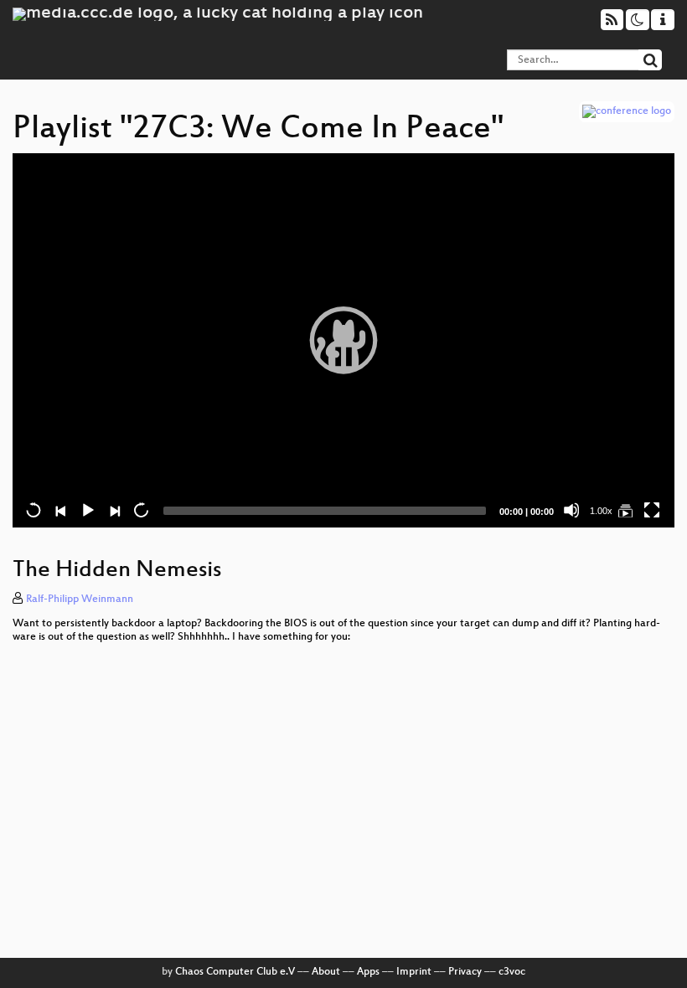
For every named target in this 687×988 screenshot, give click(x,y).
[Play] (343, 340)
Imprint (413, 972)
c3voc (511, 972)
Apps (368, 972)
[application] (343, 340)
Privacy (465, 972)
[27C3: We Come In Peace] (625, 509)
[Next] (113, 509)
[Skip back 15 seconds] (33, 509)
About (326, 972)
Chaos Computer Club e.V (235, 972)
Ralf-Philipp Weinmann (79, 599)
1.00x (601, 511)
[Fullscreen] (651, 509)
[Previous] (60, 509)
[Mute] (571, 509)
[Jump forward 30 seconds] (140, 509)
